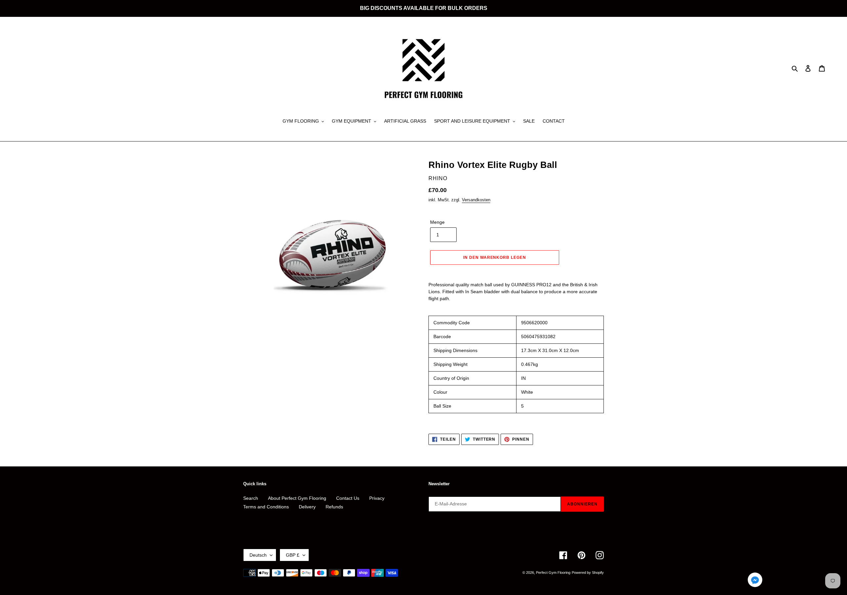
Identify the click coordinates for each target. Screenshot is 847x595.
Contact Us (347, 498)
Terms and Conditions (266, 506)
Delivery (307, 506)
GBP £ (292, 555)
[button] (755, 581)
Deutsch (258, 555)
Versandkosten (476, 199)
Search (250, 498)
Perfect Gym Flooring (553, 573)
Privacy (376, 498)
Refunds (334, 506)
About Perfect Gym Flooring (297, 498)
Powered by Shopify (588, 573)
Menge (437, 222)
